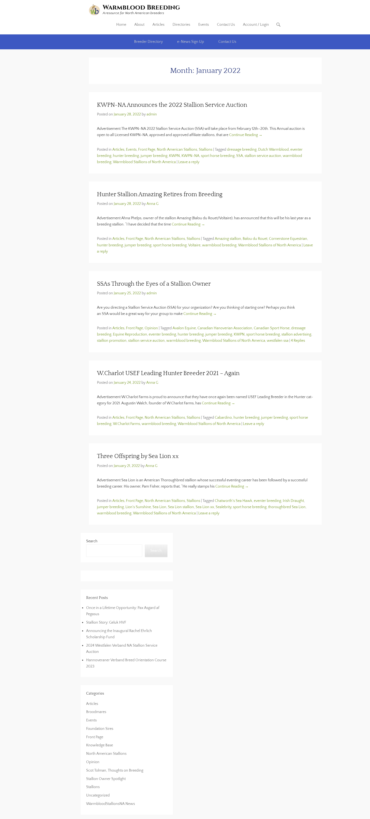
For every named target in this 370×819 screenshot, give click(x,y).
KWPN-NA (190, 156)
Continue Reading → (245, 135)
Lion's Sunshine (138, 507)
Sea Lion (159, 507)
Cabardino (223, 417)
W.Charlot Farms (126, 424)
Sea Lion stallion (181, 507)
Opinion (151, 328)
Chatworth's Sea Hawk (233, 501)
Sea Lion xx (205, 507)
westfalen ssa (277, 340)
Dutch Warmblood (273, 149)
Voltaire (194, 245)
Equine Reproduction (130, 334)
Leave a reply (188, 162)
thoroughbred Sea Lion (287, 507)
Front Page (146, 149)
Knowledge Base (99, 745)
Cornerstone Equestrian (288, 239)
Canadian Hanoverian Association (224, 328)
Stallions (205, 149)
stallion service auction (263, 156)
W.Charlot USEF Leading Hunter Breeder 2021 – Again (168, 373)
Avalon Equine (184, 328)
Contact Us (226, 24)
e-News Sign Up (190, 42)
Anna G (152, 204)
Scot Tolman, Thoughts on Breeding (114, 770)
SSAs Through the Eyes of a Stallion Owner (154, 283)
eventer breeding (162, 334)
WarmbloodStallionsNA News (110, 804)
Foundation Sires (99, 729)
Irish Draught (293, 501)
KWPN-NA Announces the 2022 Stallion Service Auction (172, 105)
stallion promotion (111, 340)
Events (203, 24)
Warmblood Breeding (141, 7)
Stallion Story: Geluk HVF (106, 622)
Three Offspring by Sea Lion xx (138, 456)
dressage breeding (242, 149)
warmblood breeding (219, 245)
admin (152, 114)
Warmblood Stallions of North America (144, 162)
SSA (239, 156)
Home (121, 24)
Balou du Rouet (255, 239)
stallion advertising (296, 334)
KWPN (174, 156)
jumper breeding (154, 156)
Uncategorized (98, 795)
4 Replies (298, 340)
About (139, 24)
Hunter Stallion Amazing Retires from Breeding (159, 194)
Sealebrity (223, 507)
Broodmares (96, 712)
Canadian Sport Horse (272, 328)
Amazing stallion (228, 239)
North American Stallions (177, 149)
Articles (158, 24)
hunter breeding (126, 156)
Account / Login (256, 24)
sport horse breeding (218, 156)
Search (92, 541)
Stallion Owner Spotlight (106, 779)
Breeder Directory (148, 42)
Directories (181, 24)
